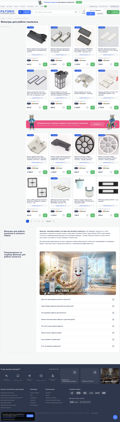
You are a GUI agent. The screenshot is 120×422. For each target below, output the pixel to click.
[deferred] (40, 64)
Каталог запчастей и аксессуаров (12, 389)
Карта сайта (94, 413)
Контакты (22, 6)
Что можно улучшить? (109, 381)
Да (91, 13)
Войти (84, 13)
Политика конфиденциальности (54, 402)
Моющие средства (6, 407)
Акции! (43, 6)
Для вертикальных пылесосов (9, 395)
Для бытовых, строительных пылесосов (11, 397)
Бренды (3, 6)
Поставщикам (34, 405)
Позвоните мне (115, 6)
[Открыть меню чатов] (115, 417)
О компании (30, 6)
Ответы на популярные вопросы (69, 380)
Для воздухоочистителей (7, 400)
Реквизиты (33, 402)
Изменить (100, 13)
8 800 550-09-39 (54, 369)
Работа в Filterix (88, 381)
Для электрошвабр (6, 402)
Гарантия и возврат (51, 397)
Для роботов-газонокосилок (8, 405)
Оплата (16, 6)
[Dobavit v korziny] (45, 64)
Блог (37, 6)
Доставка (9, 6)
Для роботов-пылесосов (7, 392)
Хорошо (30, 416)
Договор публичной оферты (53, 400)
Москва (95, 6)
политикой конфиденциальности (13, 416)
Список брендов (34, 392)
